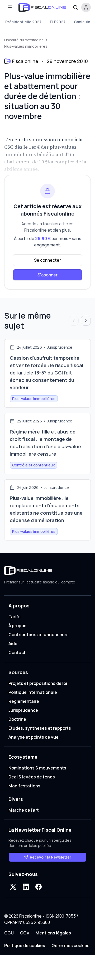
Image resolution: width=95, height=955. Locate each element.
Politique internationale (32, 692)
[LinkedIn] (26, 886)
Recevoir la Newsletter (50, 857)
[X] (13, 886)
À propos (17, 625)
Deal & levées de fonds (31, 777)
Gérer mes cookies (70, 945)
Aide (12, 643)
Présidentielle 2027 (23, 21)
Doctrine (17, 719)
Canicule (82, 21)
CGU (9, 933)
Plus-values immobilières (26, 46)
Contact (17, 652)
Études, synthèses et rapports (39, 728)
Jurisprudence (23, 710)
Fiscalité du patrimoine (24, 39)
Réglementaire (23, 701)
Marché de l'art (23, 810)
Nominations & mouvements (37, 768)
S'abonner (47, 275)
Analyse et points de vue (33, 737)
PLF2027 (57, 21)
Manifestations (24, 786)
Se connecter (47, 260)
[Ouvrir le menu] (9, 7)
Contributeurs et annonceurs (38, 634)
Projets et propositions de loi (37, 683)
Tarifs (14, 617)
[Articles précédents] (74, 321)
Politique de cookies (24, 945)
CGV (24, 933)
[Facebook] (38, 886)
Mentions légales (53, 933)
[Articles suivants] (86, 321)
